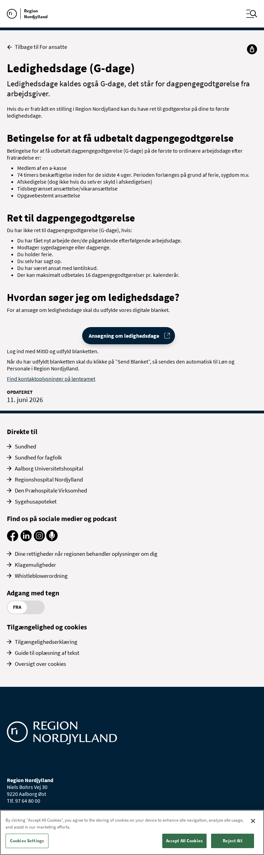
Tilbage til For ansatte (41, 47)
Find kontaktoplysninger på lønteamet (51, 378)
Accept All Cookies (184, 841)
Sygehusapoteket (36, 501)
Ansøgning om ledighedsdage (124, 335)
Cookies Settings (27, 841)
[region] (132, 832)
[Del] (252, 49)
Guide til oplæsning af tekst (47, 653)
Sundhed (25, 446)
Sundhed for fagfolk (38, 457)
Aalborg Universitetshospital (49, 468)
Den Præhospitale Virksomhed (51, 490)
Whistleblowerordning (41, 576)
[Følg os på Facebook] (12, 539)
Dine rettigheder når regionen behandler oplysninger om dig (86, 554)
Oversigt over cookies (40, 664)
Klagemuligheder (35, 565)
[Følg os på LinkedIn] (26, 539)
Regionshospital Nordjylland (49, 479)
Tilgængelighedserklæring (46, 642)
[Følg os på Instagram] (39, 539)
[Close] (253, 821)
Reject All (232, 841)
